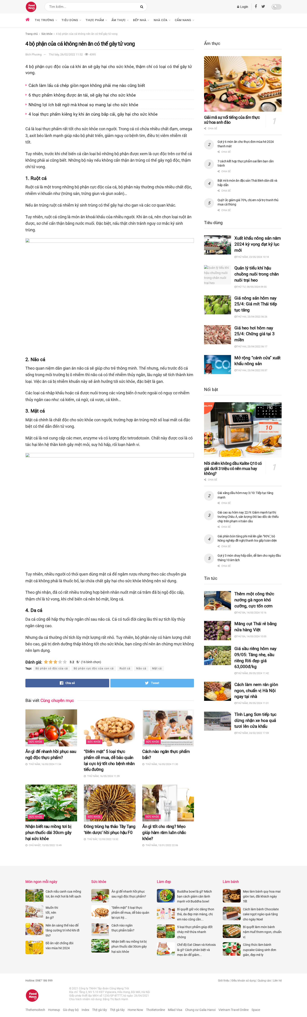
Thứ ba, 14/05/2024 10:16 (251, 612)
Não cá (141, 668)
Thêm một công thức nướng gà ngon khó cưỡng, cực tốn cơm (254, 600)
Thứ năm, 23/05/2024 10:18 (252, 257)
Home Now (135, 1010)
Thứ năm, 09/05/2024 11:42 (252, 673)
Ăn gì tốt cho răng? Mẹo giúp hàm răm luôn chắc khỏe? (164, 832)
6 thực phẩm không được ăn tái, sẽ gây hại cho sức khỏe (83, 95)
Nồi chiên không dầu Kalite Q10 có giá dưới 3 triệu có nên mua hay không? (233, 468)
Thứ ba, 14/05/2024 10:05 (251, 636)
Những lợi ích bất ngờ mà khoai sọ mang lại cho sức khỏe (83, 104)
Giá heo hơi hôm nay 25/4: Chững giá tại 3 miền (254, 334)
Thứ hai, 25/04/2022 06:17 (251, 346)
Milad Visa (175, 1010)
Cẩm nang (183, 20)
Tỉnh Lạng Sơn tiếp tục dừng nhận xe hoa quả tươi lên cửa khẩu (255, 720)
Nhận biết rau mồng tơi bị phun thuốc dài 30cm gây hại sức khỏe (48, 832)
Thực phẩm (95, 20)
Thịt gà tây (99, 1010)
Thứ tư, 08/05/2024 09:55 (251, 286)
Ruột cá (125, 668)
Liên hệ (277, 980)
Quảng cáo (264, 980)
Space (255, 1010)
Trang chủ (31, 33)
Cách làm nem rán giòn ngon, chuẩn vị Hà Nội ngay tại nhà (256, 690)
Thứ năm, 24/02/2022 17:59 (252, 733)
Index (85, 1010)
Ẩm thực (118, 20)
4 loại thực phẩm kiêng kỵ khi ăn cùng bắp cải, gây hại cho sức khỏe (93, 114)
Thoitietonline (155, 1010)
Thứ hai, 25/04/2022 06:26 (251, 316)
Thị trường (44, 20)
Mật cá (157, 668)
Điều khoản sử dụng (243, 980)
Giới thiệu (223, 980)
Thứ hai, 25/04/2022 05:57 (251, 370)
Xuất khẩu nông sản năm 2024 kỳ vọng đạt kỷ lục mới (257, 244)
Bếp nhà (139, 20)
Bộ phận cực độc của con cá (94, 668)
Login (244, 7)
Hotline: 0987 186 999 (39, 980)
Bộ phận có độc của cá (52, 668)
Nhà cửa (160, 20)
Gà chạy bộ (71, 1010)
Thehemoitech (35, 1010)
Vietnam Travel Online (233, 1010)
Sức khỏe (46, 33)
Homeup (54, 1010)
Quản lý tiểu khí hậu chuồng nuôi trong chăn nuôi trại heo (256, 274)
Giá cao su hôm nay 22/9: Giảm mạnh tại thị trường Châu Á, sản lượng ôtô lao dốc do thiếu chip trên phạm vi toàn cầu (248, 517)
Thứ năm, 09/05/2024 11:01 (252, 703)
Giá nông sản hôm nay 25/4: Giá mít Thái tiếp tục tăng (255, 304)
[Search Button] (142, 6)
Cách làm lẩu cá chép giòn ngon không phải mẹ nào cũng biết (87, 85)
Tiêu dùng (70, 20)
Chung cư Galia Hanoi (200, 1010)
